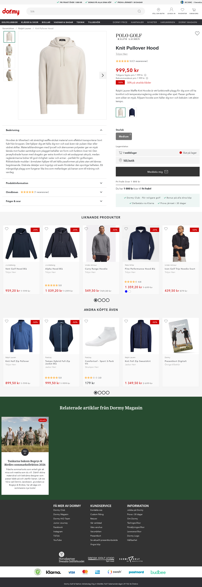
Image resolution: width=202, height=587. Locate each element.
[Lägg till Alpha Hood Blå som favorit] (46, 228)
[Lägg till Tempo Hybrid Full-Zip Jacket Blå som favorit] (46, 321)
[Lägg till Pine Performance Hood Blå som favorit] (126, 228)
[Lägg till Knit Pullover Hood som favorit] (197, 33)
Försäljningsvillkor (135, 527)
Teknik (81, 22)
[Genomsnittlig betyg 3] (91, 378)
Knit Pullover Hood (44, 28)
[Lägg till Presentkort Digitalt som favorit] (165, 321)
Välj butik (128, 160)
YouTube (57, 539)
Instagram (58, 531)
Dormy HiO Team (61, 518)
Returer (93, 518)
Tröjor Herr (122, 53)
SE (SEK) (193, 2)
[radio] (120, 112)
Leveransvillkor (134, 531)
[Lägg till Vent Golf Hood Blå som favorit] (6, 228)
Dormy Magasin (188, 22)
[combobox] (85, 11)
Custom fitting (97, 514)
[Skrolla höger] (102, 75)
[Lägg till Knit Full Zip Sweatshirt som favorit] (126, 321)
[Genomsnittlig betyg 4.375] (131, 281)
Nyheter (152, 22)
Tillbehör (94, 22)
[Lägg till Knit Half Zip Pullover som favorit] (6, 321)
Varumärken (167, 22)
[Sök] (139, 11)
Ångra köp (95, 544)
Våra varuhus (96, 527)
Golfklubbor (10, 22)
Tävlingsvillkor (134, 522)
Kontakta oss (96, 509)
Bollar (46, 22)
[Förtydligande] (145, 75)
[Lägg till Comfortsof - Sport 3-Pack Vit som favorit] (86, 321)
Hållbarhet (132, 539)
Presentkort (95, 535)
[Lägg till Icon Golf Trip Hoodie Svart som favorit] (165, 228)
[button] (171, 10)
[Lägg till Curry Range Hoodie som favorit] (86, 228)
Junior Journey (60, 522)
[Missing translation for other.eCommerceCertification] (37, 572)
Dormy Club (59, 509)
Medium (124, 136)
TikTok (56, 535)
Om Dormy (132, 518)
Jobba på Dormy (135, 509)
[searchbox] (79, 11)
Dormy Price (120, 22)
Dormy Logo (133, 535)
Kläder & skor (29, 22)
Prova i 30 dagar (135, 514)
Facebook (58, 527)
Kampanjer (137, 22)
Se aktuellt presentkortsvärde (104, 539)
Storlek (120, 129)
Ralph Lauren (24, 28)
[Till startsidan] (10, 11)
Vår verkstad (96, 522)
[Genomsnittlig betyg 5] (27, 192)
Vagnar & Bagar (63, 22)
